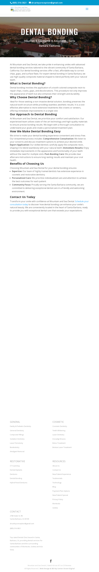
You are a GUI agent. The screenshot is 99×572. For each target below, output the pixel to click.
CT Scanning (14, 466)
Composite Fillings (17, 434)
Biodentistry (14, 447)
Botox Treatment (58, 443)
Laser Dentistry (58, 434)
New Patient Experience (61, 474)
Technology (56, 482)
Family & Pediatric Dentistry (20, 426)
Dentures (13, 474)
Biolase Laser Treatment (62, 447)
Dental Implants (16, 470)
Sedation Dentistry (17, 439)
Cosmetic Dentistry (59, 426)
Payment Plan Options (61, 491)
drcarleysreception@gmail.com (24, 367)
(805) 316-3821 (15, 528)
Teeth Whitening (58, 430)
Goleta (55, 508)
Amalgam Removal (17, 451)
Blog (54, 487)
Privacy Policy (57, 499)
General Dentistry (17, 430)
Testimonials (57, 478)
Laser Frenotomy (16, 443)
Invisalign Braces (59, 439)
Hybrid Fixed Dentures (18, 482)
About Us (56, 466)
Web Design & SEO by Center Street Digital (57, 568)
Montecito (56, 503)
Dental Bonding (16, 478)
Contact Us (56, 470)
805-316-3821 (17, 379)
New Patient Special (60, 495)
